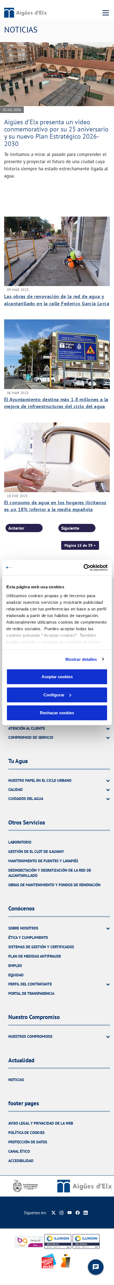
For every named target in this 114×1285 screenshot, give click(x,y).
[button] (80, 545)
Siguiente (70, 528)
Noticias (16, 1079)
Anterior (16, 528)
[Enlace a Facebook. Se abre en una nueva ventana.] (78, 1212)
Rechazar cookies (57, 712)
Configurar (53, 694)
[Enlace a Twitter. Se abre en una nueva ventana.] (53, 1212)
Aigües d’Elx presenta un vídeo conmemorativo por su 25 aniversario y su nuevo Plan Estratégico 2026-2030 (56, 133)
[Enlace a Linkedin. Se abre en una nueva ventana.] (86, 1212)
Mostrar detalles (81, 659)
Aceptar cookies (57, 676)
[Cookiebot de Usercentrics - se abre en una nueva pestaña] (83, 567)
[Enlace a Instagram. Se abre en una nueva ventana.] (61, 1212)
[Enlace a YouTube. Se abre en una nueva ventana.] (70, 1212)
